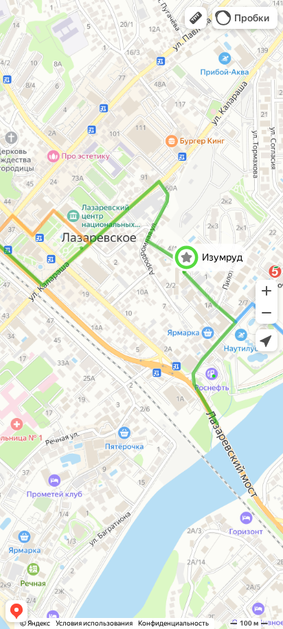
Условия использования (94, 623)
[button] (196, 18)
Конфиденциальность (173, 623)
